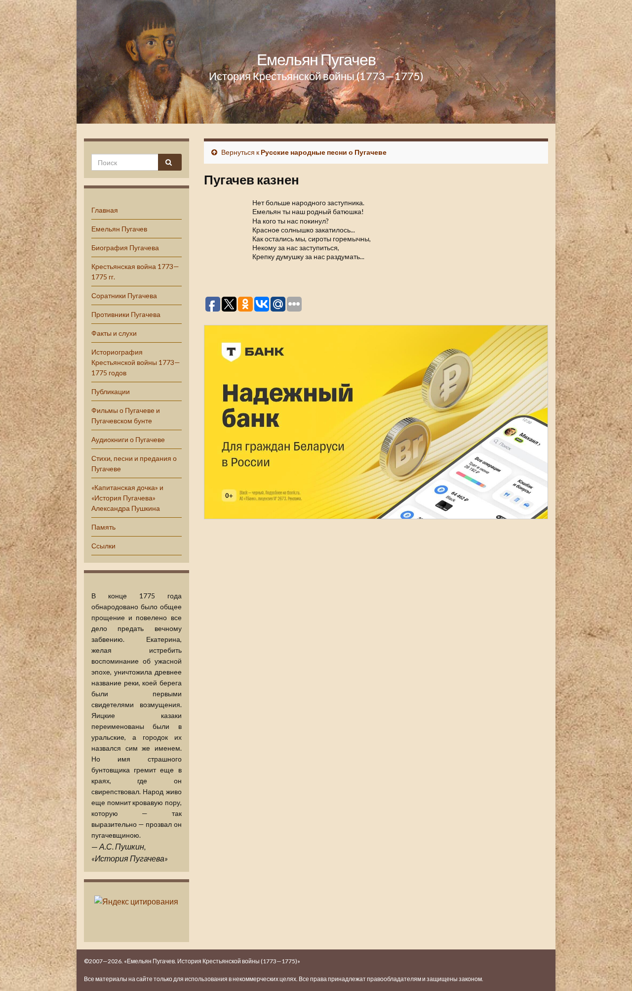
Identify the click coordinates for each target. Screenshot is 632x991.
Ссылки (103, 545)
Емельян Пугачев (316, 59)
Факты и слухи (114, 333)
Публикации (110, 391)
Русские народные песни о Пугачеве (324, 152)
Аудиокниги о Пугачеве (128, 439)
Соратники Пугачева (124, 295)
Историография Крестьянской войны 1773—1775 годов (135, 362)
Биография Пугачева (125, 247)
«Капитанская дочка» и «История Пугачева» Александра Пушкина (127, 497)
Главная (104, 210)
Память (103, 527)
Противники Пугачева (125, 314)
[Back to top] (609, 968)
